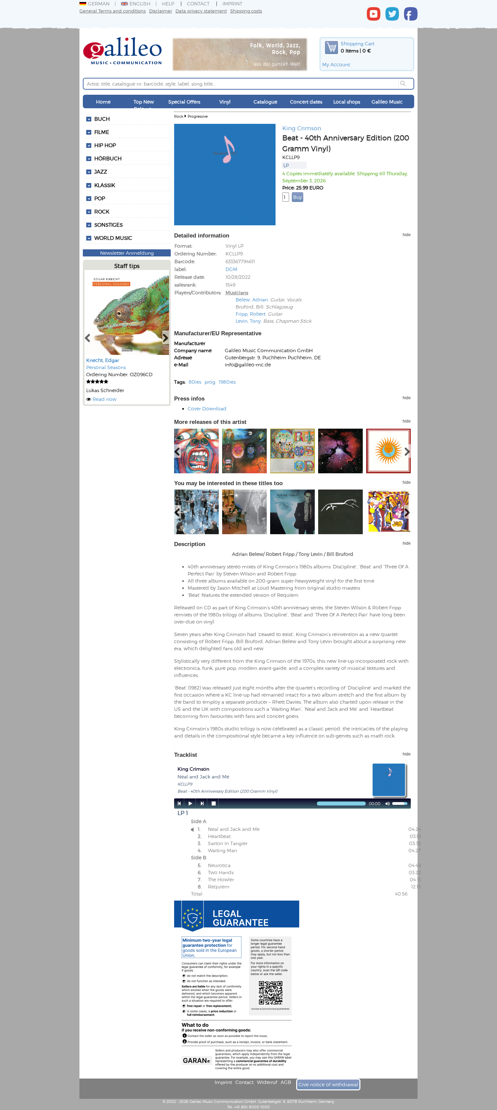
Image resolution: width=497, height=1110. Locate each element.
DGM (231, 269)
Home (103, 102)
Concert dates (306, 102)
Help (168, 3)
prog (210, 382)
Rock (101, 211)
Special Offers (184, 102)
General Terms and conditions (112, 10)
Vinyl (225, 102)
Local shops (346, 102)
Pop (99, 198)
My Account (336, 64)
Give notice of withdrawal (328, 1084)
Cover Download (207, 408)
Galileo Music (387, 102)
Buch (102, 119)
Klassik (104, 185)
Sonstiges (108, 225)
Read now (104, 399)
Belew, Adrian (252, 299)
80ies (195, 382)
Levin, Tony (248, 321)
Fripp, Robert (250, 314)
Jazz (100, 171)
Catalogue (265, 102)
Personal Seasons (106, 367)
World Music (113, 238)
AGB (286, 1082)
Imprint (232, 3)
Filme (101, 132)
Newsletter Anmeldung (127, 253)
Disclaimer (160, 10)
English (139, 3)
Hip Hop (105, 145)
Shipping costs (246, 10)
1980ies (227, 382)
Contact (198, 3)
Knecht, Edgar (102, 360)
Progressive (198, 116)
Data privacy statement (201, 10)
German (99, 3)
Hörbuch (108, 158)
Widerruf (267, 1082)
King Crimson (301, 127)
